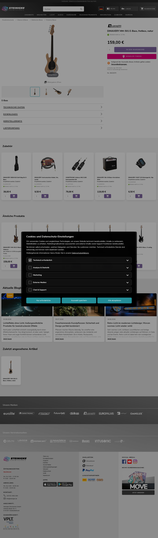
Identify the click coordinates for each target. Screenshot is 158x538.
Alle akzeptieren (114, 300)
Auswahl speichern (79, 300)
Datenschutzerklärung (80, 253)
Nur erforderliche (43, 300)
